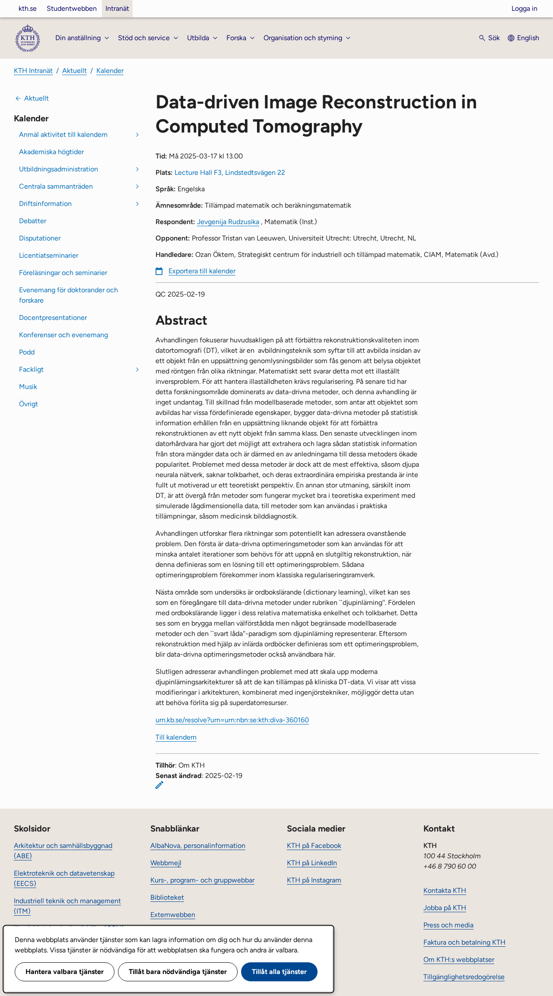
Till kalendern (176, 737)
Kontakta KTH (444, 890)
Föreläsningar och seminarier (63, 273)
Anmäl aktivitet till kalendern (63, 134)
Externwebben (172, 915)
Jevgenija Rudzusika (228, 222)
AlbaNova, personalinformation (197, 845)
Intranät (117, 8)
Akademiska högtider (51, 152)
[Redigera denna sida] (159, 785)
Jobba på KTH (444, 908)
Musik (28, 387)
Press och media (448, 925)
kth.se (28, 8)
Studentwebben (72, 8)
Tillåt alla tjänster (279, 972)
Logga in (524, 8)
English (528, 38)
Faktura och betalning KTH (464, 942)
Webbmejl (165, 863)
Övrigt (28, 404)
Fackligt (31, 369)
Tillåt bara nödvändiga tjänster (178, 972)
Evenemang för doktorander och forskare (68, 295)
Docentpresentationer (53, 317)
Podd (27, 352)
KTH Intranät (33, 70)
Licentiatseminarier (48, 255)
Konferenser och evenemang (63, 335)
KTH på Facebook (314, 845)
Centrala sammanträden (56, 186)
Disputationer (39, 238)
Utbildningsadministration (58, 169)
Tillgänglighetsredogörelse (464, 977)
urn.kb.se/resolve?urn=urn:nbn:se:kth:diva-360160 (232, 720)
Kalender (110, 70)
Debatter (32, 221)
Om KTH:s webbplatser (458, 959)
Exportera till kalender (201, 271)
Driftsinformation (45, 203)
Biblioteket (167, 897)
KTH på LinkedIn (312, 863)
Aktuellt (74, 70)
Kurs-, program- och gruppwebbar (202, 880)
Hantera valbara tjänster (64, 972)
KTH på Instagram (314, 880)
